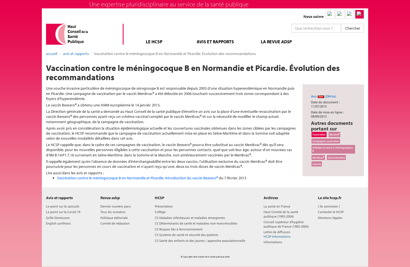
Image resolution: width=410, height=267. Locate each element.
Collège (160, 212)
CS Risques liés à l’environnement (178, 229)
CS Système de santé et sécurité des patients (186, 235)
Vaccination (319, 134)
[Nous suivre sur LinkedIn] (330, 14)
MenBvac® (318, 157)
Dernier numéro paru (115, 206)
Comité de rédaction (115, 223)
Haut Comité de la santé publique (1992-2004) (281, 214)
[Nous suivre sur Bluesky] (340, 14)
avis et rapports (215, 41)
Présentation (164, 206)
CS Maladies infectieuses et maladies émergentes (190, 218)
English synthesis (58, 223)
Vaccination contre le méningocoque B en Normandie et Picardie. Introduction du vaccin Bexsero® (137, 177)
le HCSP (154, 41)
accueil (51, 53)
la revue (276, 41)
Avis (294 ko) (323, 96)
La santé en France (277, 206)
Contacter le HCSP (331, 212)
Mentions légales (330, 218)
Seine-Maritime (336, 157)
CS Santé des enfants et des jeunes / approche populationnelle (200, 241)
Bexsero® (334, 134)
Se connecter (329, 206)
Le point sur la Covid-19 (63, 212)
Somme (316, 164)
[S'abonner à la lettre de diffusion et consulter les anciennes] (359, 14)
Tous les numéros (113, 212)
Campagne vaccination (325, 141)
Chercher (352, 28)
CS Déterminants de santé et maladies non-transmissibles (196, 223)
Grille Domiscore (58, 218)
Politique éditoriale (114, 218)
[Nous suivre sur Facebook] (349, 14)
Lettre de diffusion (277, 234)
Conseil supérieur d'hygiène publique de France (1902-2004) (286, 224)
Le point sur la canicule (62, 206)
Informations (273, 242)
